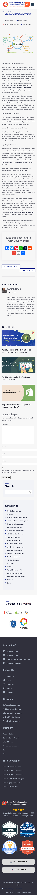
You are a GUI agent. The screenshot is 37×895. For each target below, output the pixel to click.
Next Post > (28, 270)
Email (4, 454)
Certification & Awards (11, 738)
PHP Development (13, 560)
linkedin (9, 688)
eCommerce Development (12, 713)
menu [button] (32, 4)
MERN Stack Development (15, 530)
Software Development (14, 527)
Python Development (14, 540)
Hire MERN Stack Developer (13, 775)
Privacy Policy (26, 892)
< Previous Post (11, 266)
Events (9, 583)
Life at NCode (8, 742)
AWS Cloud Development (15, 573)
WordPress (10, 563)
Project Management (10, 746)
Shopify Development (14, 511)
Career (5, 750)
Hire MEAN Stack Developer (13, 771)
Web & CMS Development (12, 717)
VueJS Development (13, 557)
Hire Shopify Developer (11, 783)
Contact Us (9, 892)
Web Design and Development (17, 517)
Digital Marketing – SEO (15, 570)
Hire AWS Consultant (10, 787)
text (27, 4)
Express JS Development (15, 553)
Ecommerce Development (15, 524)
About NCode (8, 734)
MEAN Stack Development (15, 534)
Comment (5, 424)
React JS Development (14, 544)
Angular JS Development (15, 547)
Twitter (9, 680)
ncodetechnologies (13, 663)
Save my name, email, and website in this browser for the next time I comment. (18, 471)
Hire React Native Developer (13, 779)
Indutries (10, 514)
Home (3, 11)
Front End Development (11, 721)
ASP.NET (9, 567)
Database (10, 580)
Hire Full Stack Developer (12, 767)
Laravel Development (14, 537)
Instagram (10, 684)
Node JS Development (14, 550)
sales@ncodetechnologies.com (18, 659)
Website (4, 461)
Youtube (9, 692)
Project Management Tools (16, 576)
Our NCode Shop (19, 862)
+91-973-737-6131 (13, 651)
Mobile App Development (12, 709)
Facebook (10, 676)
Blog (9, 11)
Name (4, 447)
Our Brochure (19, 870)
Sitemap (17, 892)
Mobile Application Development (17, 521)
